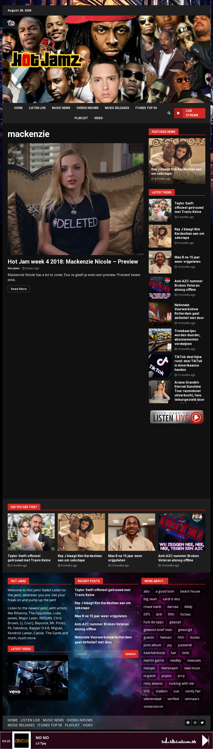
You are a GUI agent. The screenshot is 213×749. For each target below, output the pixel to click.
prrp (181, 675)
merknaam (169, 668)
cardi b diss (171, 599)
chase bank (152, 606)
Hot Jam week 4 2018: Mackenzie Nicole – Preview (76, 199)
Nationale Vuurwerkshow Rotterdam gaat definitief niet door (160, 314)
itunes (195, 637)
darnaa (172, 606)
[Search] (169, 113)
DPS (147, 614)
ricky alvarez (153, 683)
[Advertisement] (151, 56)
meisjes (149, 668)
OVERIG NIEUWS (88, 108)
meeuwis (194, 660)
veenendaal (152, 698)
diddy (188, 606)
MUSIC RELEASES (117, 108)
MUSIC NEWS (61, 108)
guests (149, 637)
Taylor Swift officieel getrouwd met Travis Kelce (160, 210)
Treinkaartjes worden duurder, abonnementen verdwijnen (160, 340)
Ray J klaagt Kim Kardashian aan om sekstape (160, 236)
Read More (19, 289)
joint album (152, 645)
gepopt (175, 622)
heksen (166, 637)
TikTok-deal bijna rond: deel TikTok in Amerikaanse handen (160, 365)
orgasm (150, 675)
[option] (177, 161)
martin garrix (154, 660)
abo (147, 591)
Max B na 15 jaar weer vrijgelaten (160, 262)
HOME (18, 108)
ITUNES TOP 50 (146, 108)
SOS (147, 691)
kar (173, 652)
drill (159, 614)
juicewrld (185, 645)
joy (169, 645)
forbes (185, 614)
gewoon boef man (158, 629)
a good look (165, 591)
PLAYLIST (81, 118)
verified (173, 698)
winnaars (192, 698)
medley (175, 660)
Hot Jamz (14, 268)
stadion (161, 691)
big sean (150, 599)
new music (192, 668)
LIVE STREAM (192, 113)
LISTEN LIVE (37, 108)
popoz (167, 675)
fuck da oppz (153, 622)
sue (176, 691)
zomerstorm (153, 706)
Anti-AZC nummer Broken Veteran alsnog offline (171, 171)
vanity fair (193, 691)
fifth (171, 614)
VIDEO (98, 118)
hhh (181, 637)
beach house (190, 591)
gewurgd (185, 629)
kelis (185, 652)
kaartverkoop (154, 652)
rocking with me (181, 683)
